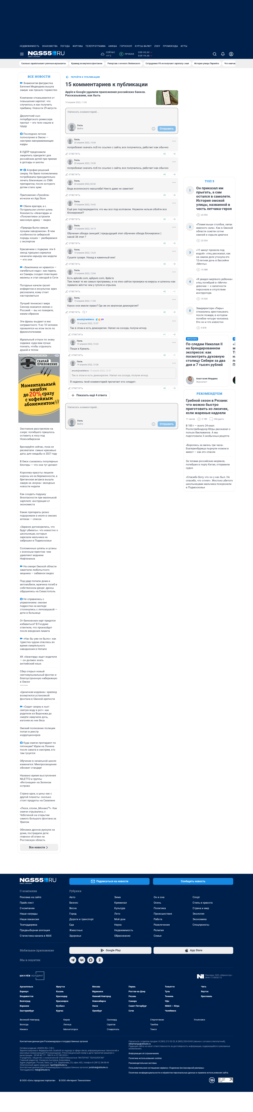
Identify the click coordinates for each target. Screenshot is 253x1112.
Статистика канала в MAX (35, 935)
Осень (157, 902)
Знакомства (50, 46)
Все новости (39, 76)
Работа (158, 919)
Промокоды (170, 46)
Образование (122, 935)
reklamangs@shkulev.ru (140, 1044)
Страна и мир (201, 908)
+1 (164, 334)
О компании (27, 908)
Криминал (120, 902)
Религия (159, 930)
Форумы (78, 46)
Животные (76, 930)
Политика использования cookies (145, 1058)
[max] (90, 960)
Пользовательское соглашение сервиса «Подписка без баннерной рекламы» (166, 1068)
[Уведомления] (223, 54)
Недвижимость (29, 46)
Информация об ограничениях (144, 1053)
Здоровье (75, 935)
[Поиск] (214, 54)
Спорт (196, 897)
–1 (174, 291)
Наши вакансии (29, 919)
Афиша (112, 46)
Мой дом (119, 919)
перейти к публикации (85, 77)
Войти (80, 128)
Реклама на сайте (30, 897)
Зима (117, 897)
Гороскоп (126, 46)
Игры (184, 46)
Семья (157, 935)
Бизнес (73, 902)
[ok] (99, 960)
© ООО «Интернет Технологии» (75, 1080)
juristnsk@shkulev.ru (98, 1067)
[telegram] (72, 960)
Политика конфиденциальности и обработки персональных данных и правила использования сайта (178, 1073)
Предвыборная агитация (35, 930)
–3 (174, 388)
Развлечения (162, 924)
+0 (164, 153)
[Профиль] (231, 54)
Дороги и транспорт (81, 919)
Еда (71, 924)
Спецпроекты (201, 924)
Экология (198, 913)
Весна (73, 908)
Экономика (200, 919)
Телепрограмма (96, 46)
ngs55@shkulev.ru (58, 1065)
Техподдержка (28, 924)
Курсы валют (143, 46)
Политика (160, 908)
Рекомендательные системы (143, 1063)
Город (72, 913)
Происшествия (163, 913)
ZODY (157, 46)
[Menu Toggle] (22, 54)
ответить (74, 154)
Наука (118, 924)
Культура (119, 908)
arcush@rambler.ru (85, 319)
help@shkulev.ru (42, 1070)
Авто (72, 897)
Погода (65, 46)
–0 (174, 153)
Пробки (127, 54)
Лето (117, 913)
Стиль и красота (203, 902)
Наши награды (29, 913)
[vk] (81, 960)
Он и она (159, 897)
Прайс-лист (27, 902)
